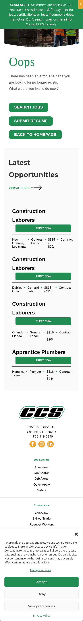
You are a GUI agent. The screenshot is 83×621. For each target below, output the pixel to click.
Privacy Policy (41, 615)
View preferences (41, 606)
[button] (76, 534)
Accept (41, 582)
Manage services (40, 570)
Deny (42, 594)
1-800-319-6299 (41, 436)
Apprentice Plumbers (39, 352)
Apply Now (43, 228)
